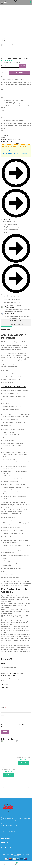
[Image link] (7, 808)
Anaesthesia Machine (8, 767)
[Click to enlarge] (4, 40)
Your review (5, 687)
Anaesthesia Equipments (14, 139)
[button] (16, 189)
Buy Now (19, 73)
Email (3, 715)
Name (3, 707)
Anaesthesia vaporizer (23, 756)
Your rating (5, 684)
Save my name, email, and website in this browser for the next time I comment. (15, 725)
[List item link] (16, 825)
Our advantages (5, 219)
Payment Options (6, 295)
